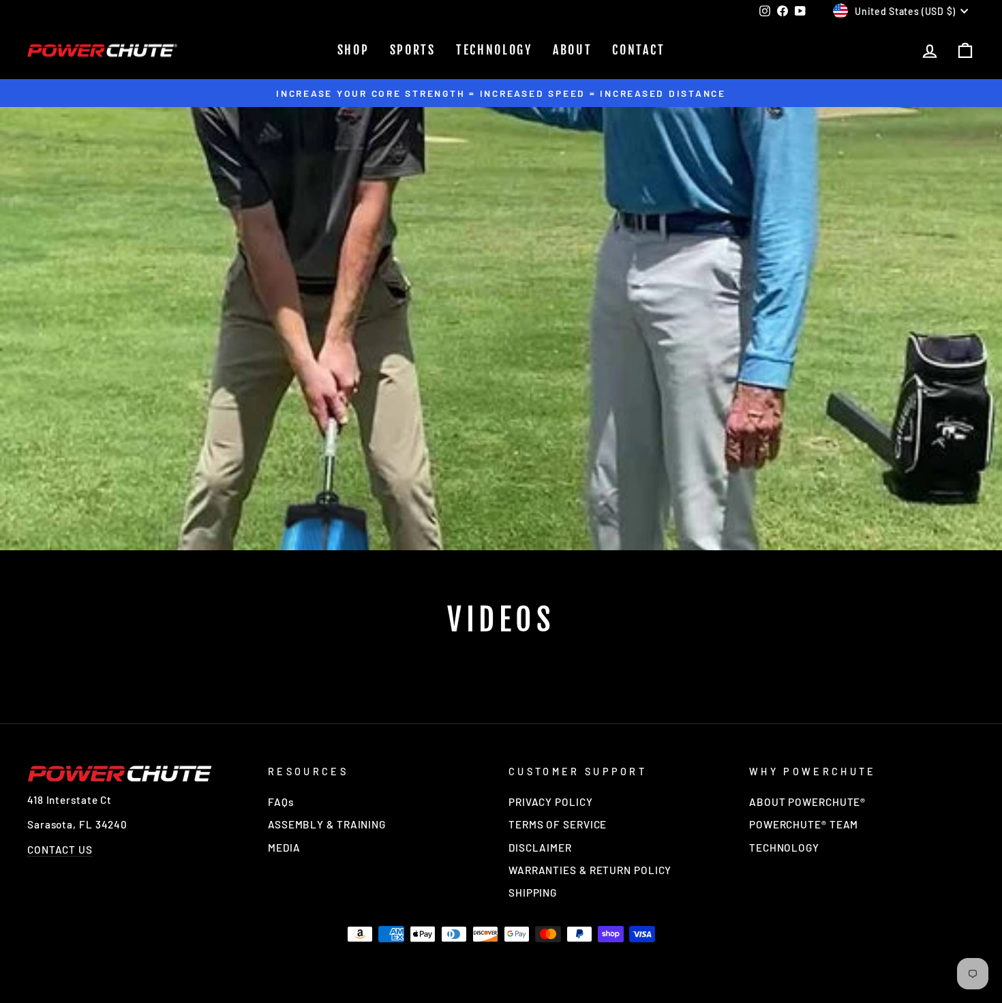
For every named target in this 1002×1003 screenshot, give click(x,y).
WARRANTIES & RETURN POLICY (589, 870)
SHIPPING (532, 892)
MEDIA (284, 847)
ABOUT (572, 49)
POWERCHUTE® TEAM (803, 824)
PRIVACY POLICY (550, 802)
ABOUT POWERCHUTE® (807, 802)
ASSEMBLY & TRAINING (327, 824)
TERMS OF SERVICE (557, 824)
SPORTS (413, 49)
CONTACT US (60, 849)
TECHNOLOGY (494, 49)
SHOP (353, 49)
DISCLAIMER (540, 847)
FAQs (281, 802)
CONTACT (638, 49)
